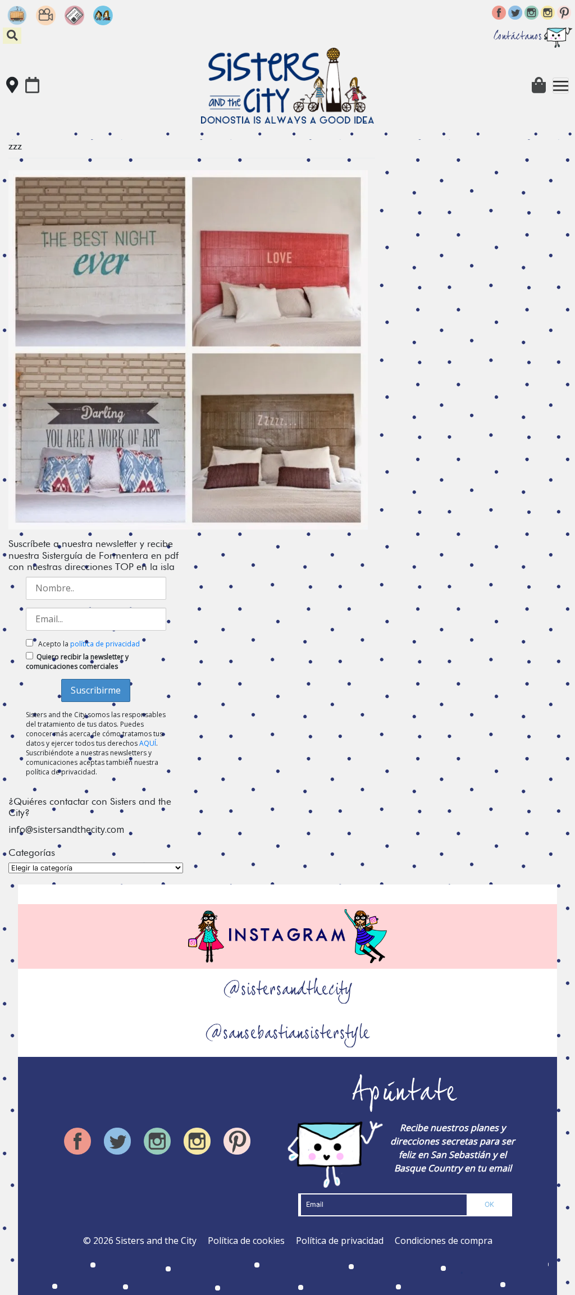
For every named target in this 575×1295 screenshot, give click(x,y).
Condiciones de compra (443, 1240)
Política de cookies (246, 1240)
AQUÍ (147, 743)
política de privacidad (105, 644)
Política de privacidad (340, 1240)
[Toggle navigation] (561, 85)
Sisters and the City (156, 1240)
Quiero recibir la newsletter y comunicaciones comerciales (77, 661)
